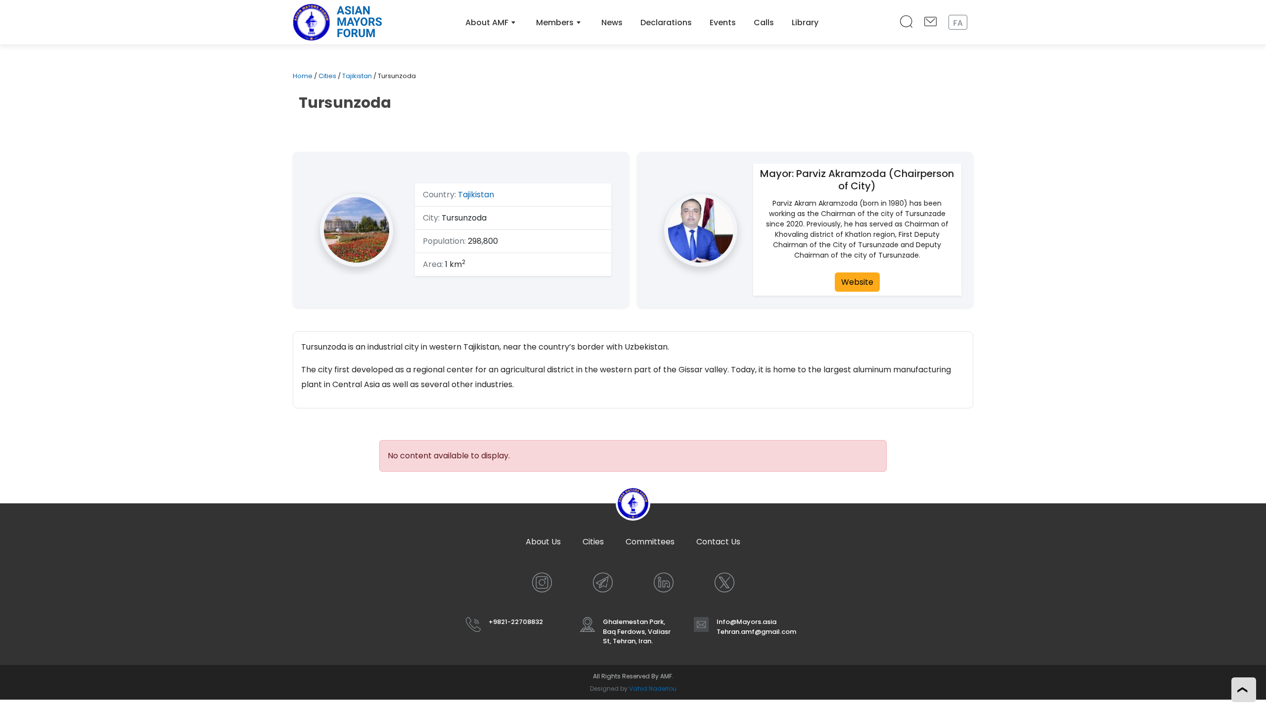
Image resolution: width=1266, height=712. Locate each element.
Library (805, 22)
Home (303, 76)
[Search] (906, 22)
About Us (543, 541)
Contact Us (718, 541)
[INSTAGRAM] (542, 582)
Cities (327, 76)
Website (857, 282)
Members (555, 22)
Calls (764, 22)
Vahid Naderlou (653, 688)
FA (958, 23)
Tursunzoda (345, 102)
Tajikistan (357, 76)
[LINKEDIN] (664, 582)
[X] (724, 582)
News (612, 22)
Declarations (666, 22)
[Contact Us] (930, 22)
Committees (650, 541)
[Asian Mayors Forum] (337, 22)
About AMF (486, 22)
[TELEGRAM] (603, 582)
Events (723, 22)
